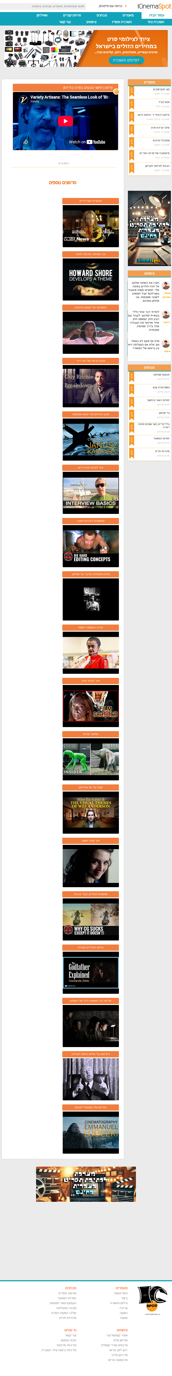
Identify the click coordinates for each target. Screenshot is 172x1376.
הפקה (124, 1313)
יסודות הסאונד (66, 1298)
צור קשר (65, 22)
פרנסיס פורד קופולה (114, 1345)
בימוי (125, 1298)
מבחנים (102, 15)
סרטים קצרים (72, 15)
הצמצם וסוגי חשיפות (62, 1303)
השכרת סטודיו (122, 22)
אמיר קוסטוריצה (117, 1335)
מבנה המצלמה (66, 1308)
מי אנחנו (70, 1330)
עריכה (124, 1308)
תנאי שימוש (68, 1340)
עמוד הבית (156, 15)
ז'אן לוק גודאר (118, 1350)
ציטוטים (91, 22)
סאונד (124, 1318)
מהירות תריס (67, 1318)
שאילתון (42, 15)
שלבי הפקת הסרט (64, 1313)
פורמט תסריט (67, 1293)
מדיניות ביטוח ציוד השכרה (58, 1350)
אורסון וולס (121, 1340)
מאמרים (128, 15)
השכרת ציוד (155, 22)
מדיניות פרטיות (66, 1345)
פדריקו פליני (119, 1355)
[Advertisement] (149, 531)
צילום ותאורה (119, 1303)
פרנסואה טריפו (118, 1360)
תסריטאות (121, 1293)
